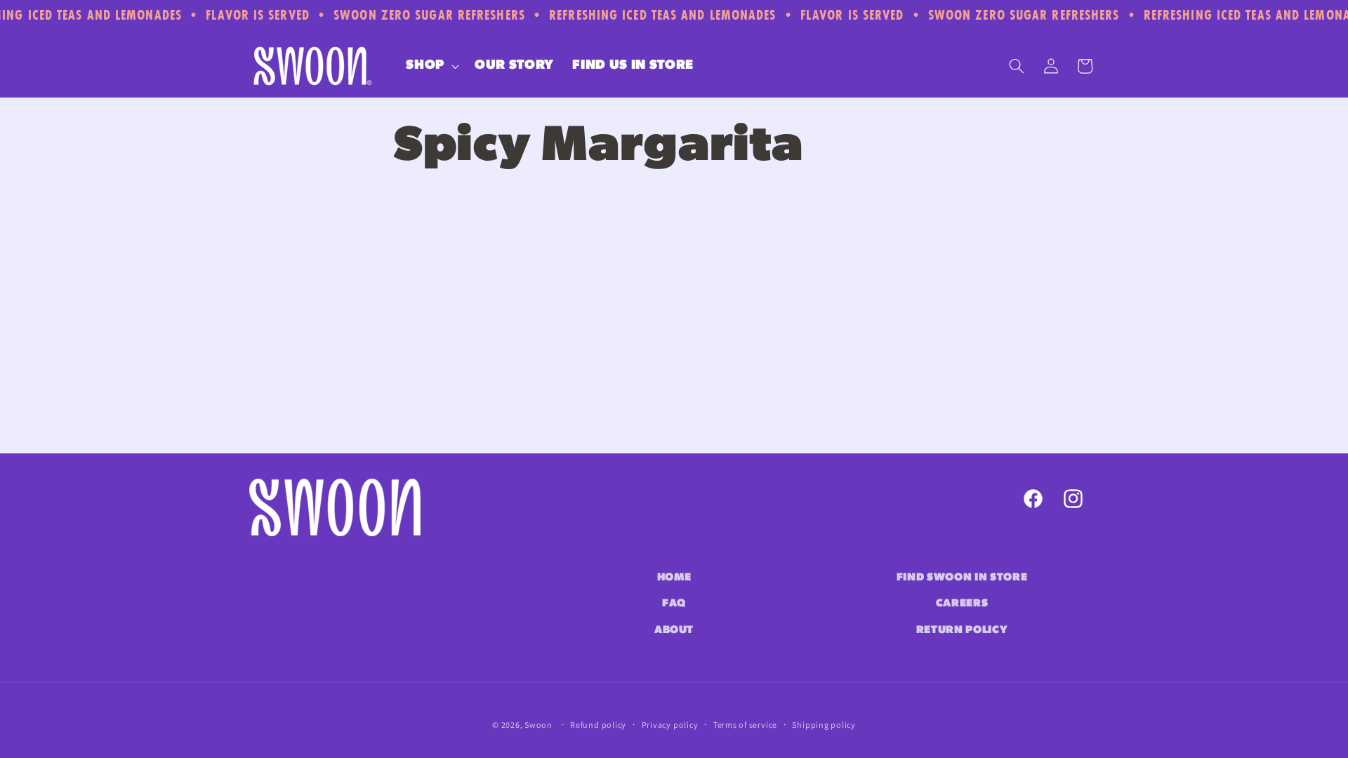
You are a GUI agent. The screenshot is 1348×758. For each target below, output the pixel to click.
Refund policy (598, 724)
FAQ (674, 603)
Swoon (538, 724)
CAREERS (962, 603)
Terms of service (745, 724)
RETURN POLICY (962, 630)
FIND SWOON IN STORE (962, 577)
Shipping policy (824, 724)
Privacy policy (670, 724)
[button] (431, 66)
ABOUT (674, 630)
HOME (674, 577)
